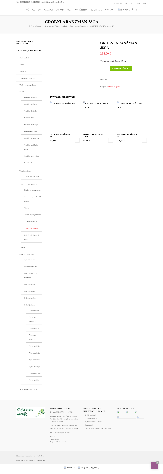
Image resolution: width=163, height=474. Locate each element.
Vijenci (26, 208)
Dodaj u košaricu (121, 68)
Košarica (128, 4)
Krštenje (22, 247)
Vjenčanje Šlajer (34, 366)
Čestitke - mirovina (30, 131)
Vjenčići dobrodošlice (31, 176)
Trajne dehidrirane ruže (27, 78)
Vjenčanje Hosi (34, 380)
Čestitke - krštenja (30, 111)
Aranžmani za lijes (30, 221)
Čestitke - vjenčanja (31, 124)
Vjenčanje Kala (34, 346)
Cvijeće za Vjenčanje (26, 254)
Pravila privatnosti (91, 418)
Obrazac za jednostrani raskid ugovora (98, 428)
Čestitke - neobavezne (31, 138)
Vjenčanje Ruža (34, 353)
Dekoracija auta (29, 291)
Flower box (23, 71)
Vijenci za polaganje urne (32, 215)
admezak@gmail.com (62, 432)
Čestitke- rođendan (30, 97)
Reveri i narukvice (30, 267)
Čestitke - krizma (30, 163)
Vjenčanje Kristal (35, 373)
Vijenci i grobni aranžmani (65, 26)
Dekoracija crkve (30, 298)
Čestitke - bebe (29, 118)
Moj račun (117, 4)
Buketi (21, 65)
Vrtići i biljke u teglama (27, 85)
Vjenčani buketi (29, 260)
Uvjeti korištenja (77, 10)
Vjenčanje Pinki (34, 360)
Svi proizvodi (45, 10)
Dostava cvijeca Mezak (37, 460)
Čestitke (22, 92)
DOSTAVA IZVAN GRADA (29, 390)
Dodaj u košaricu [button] (77, 140)
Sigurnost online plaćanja (93, 422)
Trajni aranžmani (25, 171)
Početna (30, 10)
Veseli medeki (24, 58)
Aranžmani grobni (83, 26)
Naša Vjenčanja (29, 305)
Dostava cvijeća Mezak (45, 26)
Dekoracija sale (29, 284)
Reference (96, 10)
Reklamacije (89, 425)
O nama (60, 10)
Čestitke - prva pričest (31, 156)
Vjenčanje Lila (34, 328)
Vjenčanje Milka (34, 310)
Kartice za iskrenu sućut (32, 190)
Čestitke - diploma (30, 104)
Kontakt (109, 10)
